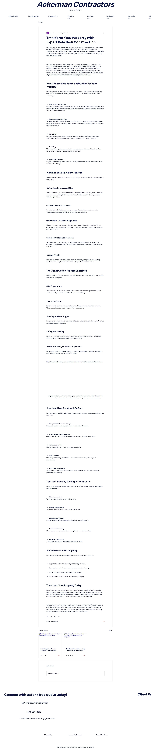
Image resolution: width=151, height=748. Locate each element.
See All (110, 630)
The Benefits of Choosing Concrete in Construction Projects (75, 649)
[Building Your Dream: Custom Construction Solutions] (50, 639)
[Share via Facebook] (47, 616)
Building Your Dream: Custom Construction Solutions (48, 649)
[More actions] (104, 33)
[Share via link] (58, 616)
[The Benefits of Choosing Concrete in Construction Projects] (75, 639)
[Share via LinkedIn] (55, 616)
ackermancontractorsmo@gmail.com (37, 718)
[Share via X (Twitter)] (51, 616)
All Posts (41, 22)
